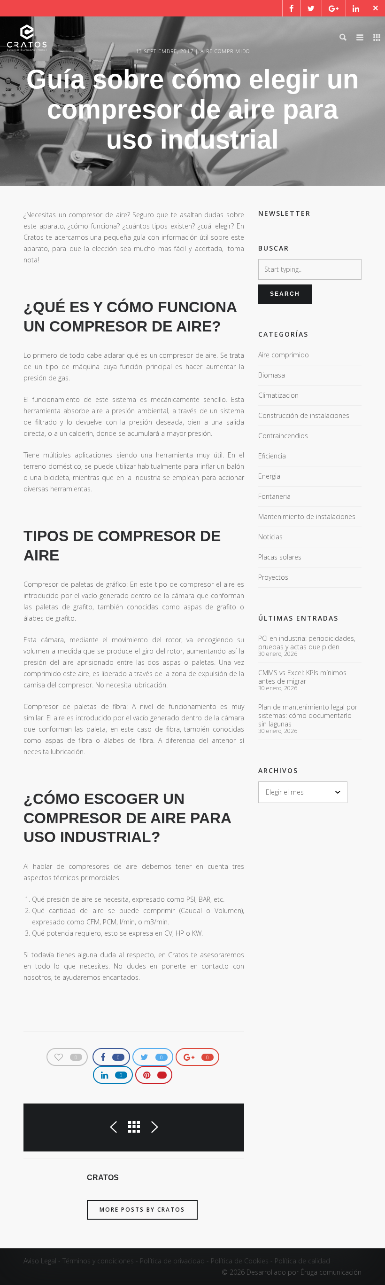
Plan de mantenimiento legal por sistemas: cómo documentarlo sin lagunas (307, 715)
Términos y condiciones (98, 1260)
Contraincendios (283, 435)
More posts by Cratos (142, 1210)
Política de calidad (302, 1260)
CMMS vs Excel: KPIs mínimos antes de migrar (302, 677)
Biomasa (271, 375)
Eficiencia (272, 455)
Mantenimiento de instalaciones (306, 516)
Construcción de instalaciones (303, 415)
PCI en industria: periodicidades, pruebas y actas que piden (306, 642)
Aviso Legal (39, 1260)
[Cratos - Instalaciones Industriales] (26, 37)
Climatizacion (278, 395)
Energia (269, 476)
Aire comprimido (283, 354)
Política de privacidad (172, 1260)
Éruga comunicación (331, 1272)
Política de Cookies (240, 1260)
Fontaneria (274, 496)
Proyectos (273, 577)
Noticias (270, 536)
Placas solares (279, 556)
